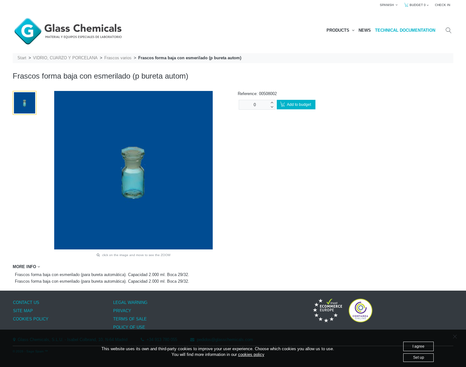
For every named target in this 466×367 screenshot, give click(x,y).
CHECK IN (442, 5)
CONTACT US (26, 302)
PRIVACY (122, 310)
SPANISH (388, 5)
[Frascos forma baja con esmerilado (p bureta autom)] (24, 102)
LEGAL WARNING (130, 302)
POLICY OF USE (129, 327)
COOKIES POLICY (31, 319)
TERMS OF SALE (130, 319)
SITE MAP (23, 310)
